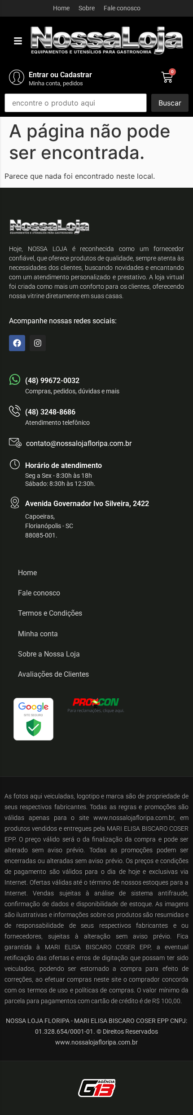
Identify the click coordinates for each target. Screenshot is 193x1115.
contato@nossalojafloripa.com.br (79, 443)
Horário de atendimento (63, 465)
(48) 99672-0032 (52, 380)
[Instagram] (38, 343)
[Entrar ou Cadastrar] (16, 77)
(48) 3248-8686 (50, 412)
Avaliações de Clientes (53, 674)
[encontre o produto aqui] (75, 102)
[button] (18, 41)
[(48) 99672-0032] (15, 379)
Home (61, 8)
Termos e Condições (50, 613)
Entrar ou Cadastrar (60, 75)
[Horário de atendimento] (15, 464)
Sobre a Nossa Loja (49, 654)
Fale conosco (122, 8)
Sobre (87, 8)
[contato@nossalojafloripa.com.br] (15, 442)
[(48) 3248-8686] (15, 411)
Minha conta (38, 634)
